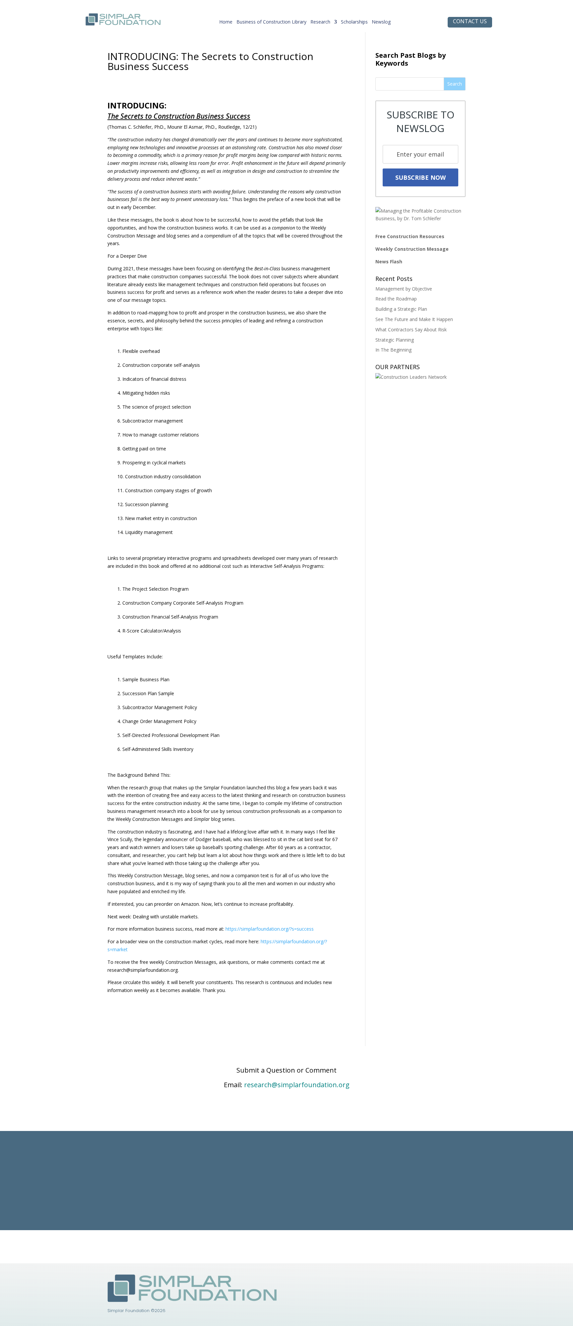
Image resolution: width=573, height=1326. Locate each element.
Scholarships (354, 23)
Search (454, 84)
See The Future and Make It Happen (414, 319)
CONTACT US (470, 21)
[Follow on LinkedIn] (367, 1279)
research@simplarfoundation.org (297, 1084)
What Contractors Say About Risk (411, 329)
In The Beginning (393, 350)
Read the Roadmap (396, 299)
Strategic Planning (394, 340)
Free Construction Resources (409, 236)
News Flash (388, 261)
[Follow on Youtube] (394, 1279)
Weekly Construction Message (412, 249)
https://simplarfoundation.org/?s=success (269, 929)
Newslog (381, 23)
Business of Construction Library (271, 23)
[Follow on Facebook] (381, 1279)
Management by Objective (403, 289)
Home (225, 23)
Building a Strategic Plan (401, 309)
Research (320, 23)
